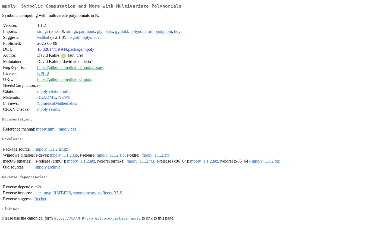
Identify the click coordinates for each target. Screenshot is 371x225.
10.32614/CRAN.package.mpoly (65, 49)
